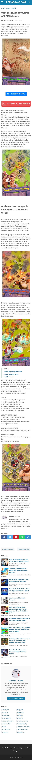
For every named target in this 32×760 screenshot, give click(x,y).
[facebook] (4, 537)
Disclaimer (10, 748)
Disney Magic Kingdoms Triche (13, 371)
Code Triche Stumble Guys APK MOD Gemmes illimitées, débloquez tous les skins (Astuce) (19, 629)
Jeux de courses (23, 726)
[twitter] (10, 537)
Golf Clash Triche (9, 377)
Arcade (6, 715)
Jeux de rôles (22, 729)
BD (4, 726)
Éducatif (21, 732)
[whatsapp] (22, 537)
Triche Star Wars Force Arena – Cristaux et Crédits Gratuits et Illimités (18, 651)
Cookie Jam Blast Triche (11, 374)
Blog (20, 709)
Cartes (20, 712)
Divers (20, 718)
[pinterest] (16, 537)
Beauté (5, 732)
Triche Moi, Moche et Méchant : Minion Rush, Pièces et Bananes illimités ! (18, 570)
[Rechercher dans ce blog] (30, 2)
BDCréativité (6, 729)
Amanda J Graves (16, 680)
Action (5, 709)
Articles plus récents (7, 549)
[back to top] (28, 756)
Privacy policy (18, 748)
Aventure (6, 724)
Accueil (4, 748)
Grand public (22, 724)
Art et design (6, 718)
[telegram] (28, 537)
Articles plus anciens (23, 549)
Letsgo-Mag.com (16, 2)
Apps (5, 712)
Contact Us (26, 748)
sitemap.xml (16, 751)
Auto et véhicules (8, 721)
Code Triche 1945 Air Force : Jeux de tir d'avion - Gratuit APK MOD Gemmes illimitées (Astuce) (19, 640)
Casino (20, 715)
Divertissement (22, 721)
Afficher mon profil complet (16, 698)
